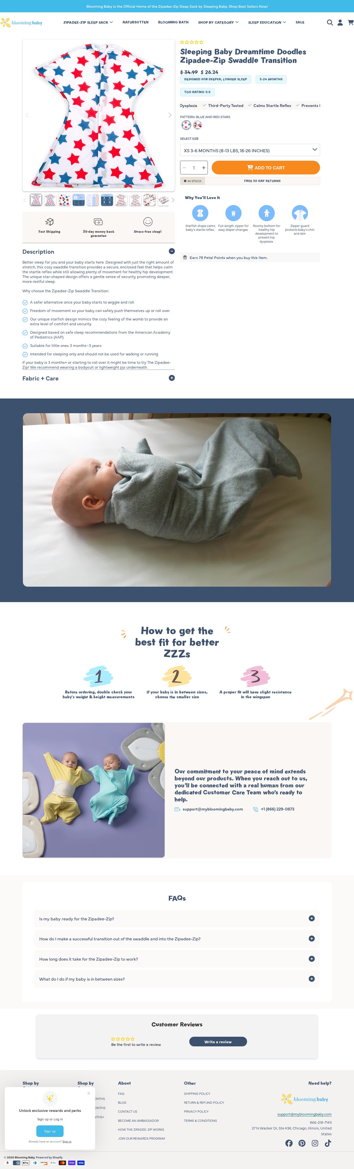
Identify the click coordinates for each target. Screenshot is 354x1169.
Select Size (189, 138)
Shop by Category (216, 22)
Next (170, 115)
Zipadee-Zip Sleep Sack (86, 22)
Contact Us (127, 1111)
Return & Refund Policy (204, 1102)
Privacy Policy (196, 1111)
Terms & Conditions (200, 1120)
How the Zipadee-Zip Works (141, 1129)
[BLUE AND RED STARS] (186, 125)
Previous (27, 115)
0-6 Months (95, 1098)
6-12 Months (95, 1107)
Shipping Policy (197, 1093)
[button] (331, 22)
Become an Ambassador (138, 1120)
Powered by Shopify (49, 1157)
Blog (122, 1102)
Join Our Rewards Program (141, 1138)
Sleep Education (265, 22)
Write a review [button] (218, 1041)
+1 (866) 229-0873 (277, 808)
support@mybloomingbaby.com (213, 808)
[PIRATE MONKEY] (197, 125)
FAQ (121, 1093)
